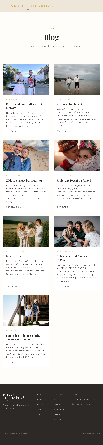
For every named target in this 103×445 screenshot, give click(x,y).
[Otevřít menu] (97, 6)
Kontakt (40, 414)
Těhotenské (59, 409)
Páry (56, 399)
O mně (40, 405)
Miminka (57, 414)
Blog (39, 409)
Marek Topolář (95, 433)
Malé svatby (59, 405)
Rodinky (57, 419)
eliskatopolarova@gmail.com (84, 399)
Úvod (39, 399)
